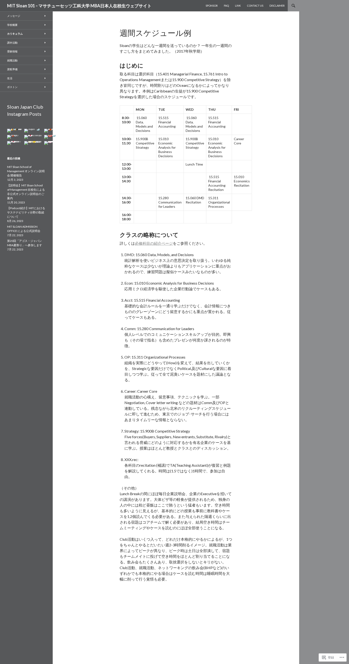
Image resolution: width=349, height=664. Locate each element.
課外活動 (12, 42)
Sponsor (212, 5)
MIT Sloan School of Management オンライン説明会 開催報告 (26, 171)
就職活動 (12, 60)
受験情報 (12, 51)
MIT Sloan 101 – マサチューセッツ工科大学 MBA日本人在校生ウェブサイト (79, 5)
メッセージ (13, 15)
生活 (9, 78)
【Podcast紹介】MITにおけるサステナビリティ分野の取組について (26, 212)
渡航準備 (12, 69)
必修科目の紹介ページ (154, 243)
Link (238, 5)
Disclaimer (277, 5)
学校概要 (12, 24)
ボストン (12, 86)
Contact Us (255, 5)
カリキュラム (15, 33)
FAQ (226, 5)
